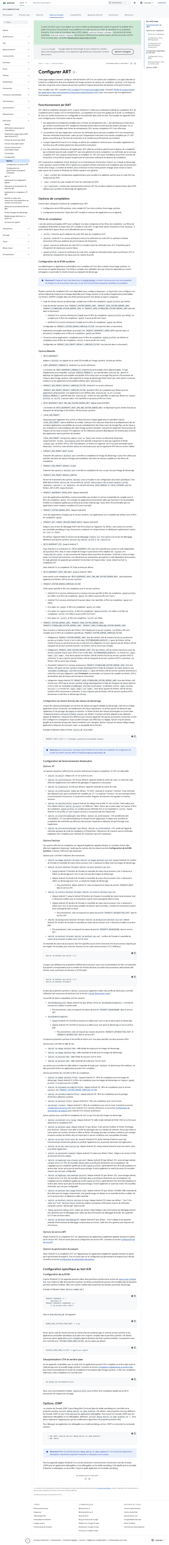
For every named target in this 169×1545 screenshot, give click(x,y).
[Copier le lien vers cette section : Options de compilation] (72, 199)
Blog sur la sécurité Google (88, 1519)
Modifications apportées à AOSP (82, 38)
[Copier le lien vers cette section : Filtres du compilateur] (64, 219)
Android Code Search (41, 3)
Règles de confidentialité (96, 1540)
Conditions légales (70, 1540)
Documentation (11, 9)
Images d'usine (39, 1523)
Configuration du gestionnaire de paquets (77, 1259)
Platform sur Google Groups (89, 1523)
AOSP (40, 63)
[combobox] (119, 3)
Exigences (37, 1512)
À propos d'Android (41, 1540)
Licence (82, 1540)
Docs (22, 3)
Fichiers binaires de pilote (43, 1527)
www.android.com (131, 1516)
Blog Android (83, 1516)
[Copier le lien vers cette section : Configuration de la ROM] (72, 1274)
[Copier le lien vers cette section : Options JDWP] (64, 1403)
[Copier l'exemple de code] (135, 736)
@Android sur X (84, 1508)
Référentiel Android (41, 1508)
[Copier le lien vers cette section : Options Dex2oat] (62, 840)
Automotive (113, 15)
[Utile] (131, 63)
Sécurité (39, 15)
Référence (129, 15)
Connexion (162, 3)
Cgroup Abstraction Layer (99, 993)
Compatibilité (75, 15)
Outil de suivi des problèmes (134, 1527)
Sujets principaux (56, 15)
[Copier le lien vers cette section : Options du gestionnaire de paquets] (80, 1249)
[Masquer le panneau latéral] (27, 1541)
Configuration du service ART (60, 1108)
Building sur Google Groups (89, 1527)
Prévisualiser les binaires (42, 1519)
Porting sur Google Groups (88, 1531)
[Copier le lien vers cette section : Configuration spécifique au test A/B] (93, 1269)
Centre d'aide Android (132, 1508)
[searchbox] (15, 22)
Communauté (56, 1540)
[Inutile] (135, 63)
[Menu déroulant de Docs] (27, 3)
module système (89, 280)
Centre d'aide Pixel (130, 1512)
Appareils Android (94, 15)
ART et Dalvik (73, 90)
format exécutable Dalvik (93, 90)
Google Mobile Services (132, 1519)
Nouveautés (8, 15)
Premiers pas (24, 15)
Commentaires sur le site (117, 1540)
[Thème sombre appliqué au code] (132, 736)
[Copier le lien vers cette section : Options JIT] (56, 766)
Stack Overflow (129, 1523)
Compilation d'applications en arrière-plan (115, 1367)
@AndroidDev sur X (86, 1512)
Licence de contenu (104, 1488)
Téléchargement (40, 1516)
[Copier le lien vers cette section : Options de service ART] (68, 1232)
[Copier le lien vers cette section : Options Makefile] (57, 351)
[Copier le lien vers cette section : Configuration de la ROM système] (77, 261)
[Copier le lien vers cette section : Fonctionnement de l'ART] (73, 105)
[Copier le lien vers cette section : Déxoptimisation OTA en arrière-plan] (85, 1359)
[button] (13, 37)
